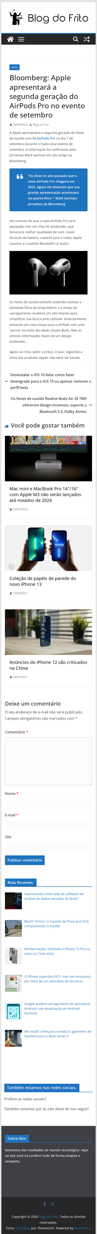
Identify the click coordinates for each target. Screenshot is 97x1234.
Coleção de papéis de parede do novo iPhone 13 (42, 581)
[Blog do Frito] (10, 39)
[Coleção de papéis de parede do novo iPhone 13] (48, 528)
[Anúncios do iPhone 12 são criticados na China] (48, 612)
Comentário (16, 732)
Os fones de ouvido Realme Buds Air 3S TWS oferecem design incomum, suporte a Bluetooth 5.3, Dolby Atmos (49, 405)
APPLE (14, 67)
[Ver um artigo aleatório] (86, 39)
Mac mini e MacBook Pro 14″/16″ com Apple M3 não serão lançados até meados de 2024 (45, 494)
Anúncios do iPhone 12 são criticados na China (48, 665)
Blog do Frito (41, 124)
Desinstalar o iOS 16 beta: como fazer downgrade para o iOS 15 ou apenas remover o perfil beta (50, 381)
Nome (11, 793)
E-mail (11, 815)
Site (8, 836)
